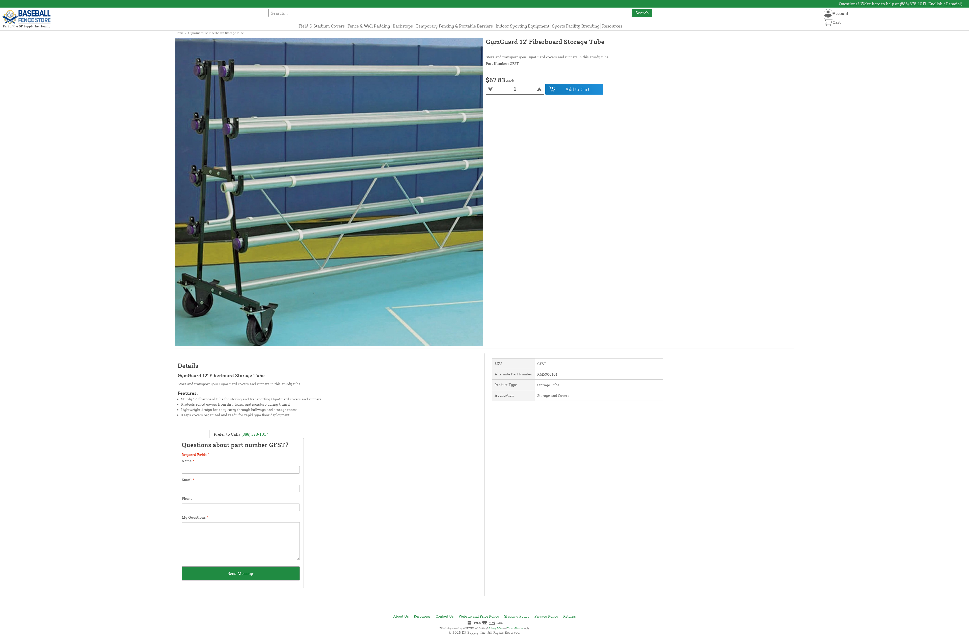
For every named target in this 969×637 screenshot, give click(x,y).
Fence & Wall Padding (368, 26)
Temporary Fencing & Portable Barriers (454, 26)
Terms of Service (515, 628)
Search (642, 12)
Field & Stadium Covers (322, 26)
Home (179, 33)
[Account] (828, 13)
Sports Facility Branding (575, 26)
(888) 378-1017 (254, 434)
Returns (569, 616)
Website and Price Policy (479, 616)
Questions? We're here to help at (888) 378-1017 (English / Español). (901, 3)
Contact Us (445, 616)
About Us (401, 616)
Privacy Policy (546, 616)
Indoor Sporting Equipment (522, 26)
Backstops (403, 26)
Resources (612, 26)
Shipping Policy (516, 616)
